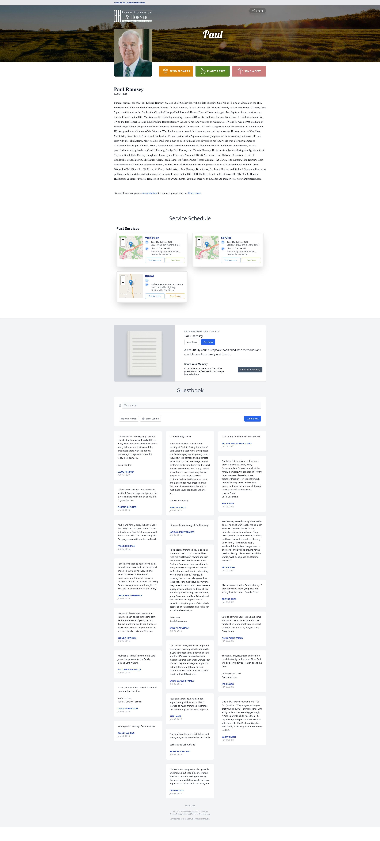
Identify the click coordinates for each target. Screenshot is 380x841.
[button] (131, 244)
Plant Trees (175, 260)
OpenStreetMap (193, 819)
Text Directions (155, 260)
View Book (192, 342)
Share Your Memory (250, 369)
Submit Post (253, 418)
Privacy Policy (181, 814)
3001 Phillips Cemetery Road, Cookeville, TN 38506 (165, 253)
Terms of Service (198, 814)
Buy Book (208, 342)
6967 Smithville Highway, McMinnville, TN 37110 (163, 289)
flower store (194, 193)
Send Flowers (175, 296)
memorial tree (149, 193)
